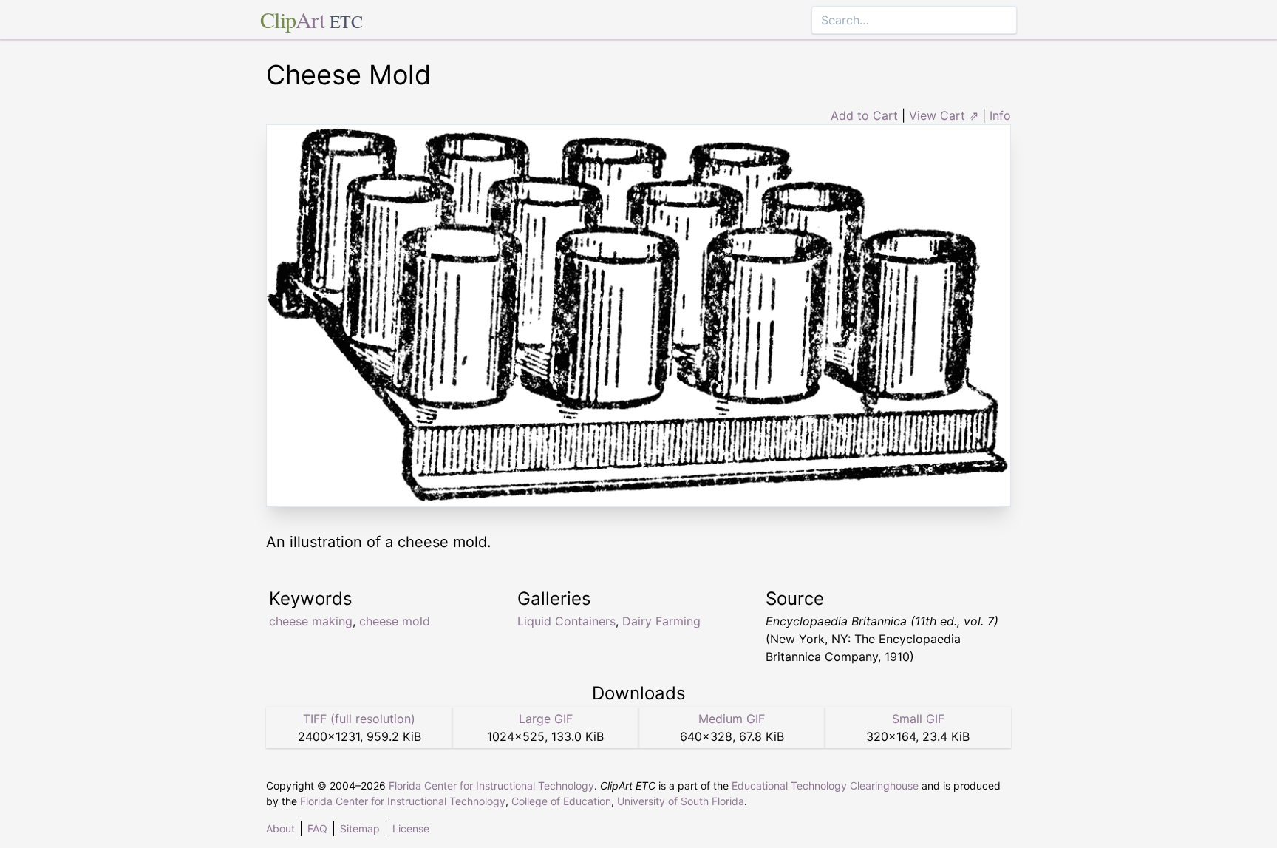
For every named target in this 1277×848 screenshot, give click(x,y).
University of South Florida (680, 801)
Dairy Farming (661, 621)
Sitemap (360, 828)
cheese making (311, 621)
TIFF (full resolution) (359, 718)
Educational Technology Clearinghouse (825, 785)
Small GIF (918, 718)
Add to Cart (864, 115)
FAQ (317, 828)
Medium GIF (731, 718)
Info (1000, 115)
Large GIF (546, 718)
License (410, 828)
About (280, 828)
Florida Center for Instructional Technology (491, 785)
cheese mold (394, 621)
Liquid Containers (566, 621)
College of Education (561, 801)
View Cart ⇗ (943, 115)
